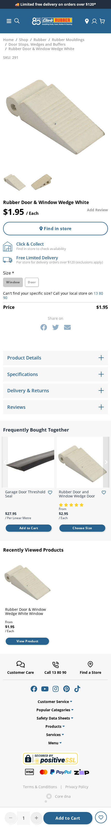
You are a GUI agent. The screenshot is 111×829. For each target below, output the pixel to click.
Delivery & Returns (28, 390)
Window (13, 282)
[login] (94, 21)
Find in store (57, 228)
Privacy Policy (76, 787)
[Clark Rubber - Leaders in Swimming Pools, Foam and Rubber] (52, 21)
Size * (8, 273)
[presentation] (5, 462)
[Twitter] (55, 327)
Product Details (24, 358)
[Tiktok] (77, 688)
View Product (27, 641)
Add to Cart (68, 818)
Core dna (61, 796)
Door (32, 282)
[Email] (67, 327)
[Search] (16, 20)
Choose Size (82, 528)
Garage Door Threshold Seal (25, 493)
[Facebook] (43, 327)
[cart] (102, 21)
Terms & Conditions (40, 787)
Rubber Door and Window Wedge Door (77, 493)
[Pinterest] (66, 688)
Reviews (16, 407)
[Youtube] (44, 688)
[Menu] (9, 21)
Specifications (22, 374)
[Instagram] (55, 688)
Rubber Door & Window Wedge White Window (25, 611)
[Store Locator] (87, 21)
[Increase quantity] (36, 817)
